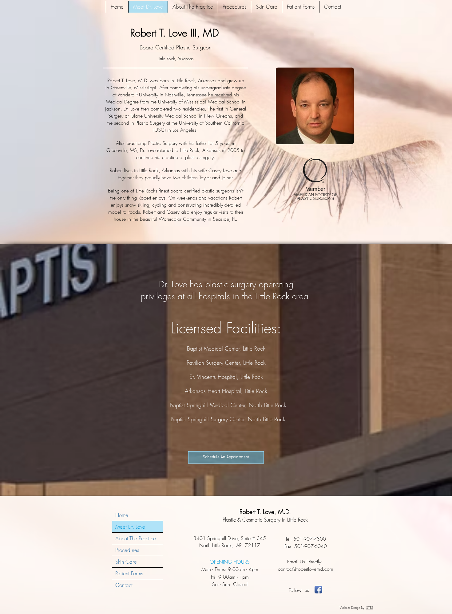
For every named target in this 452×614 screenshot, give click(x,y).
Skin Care (126, 561)
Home (121, 515)
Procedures (127, 550)
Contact (124, 585)
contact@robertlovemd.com (305, 568)
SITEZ (369, 607)
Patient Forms (129, 573)
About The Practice (135, 538)
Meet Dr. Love (130, 526)
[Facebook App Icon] (318, 589)
